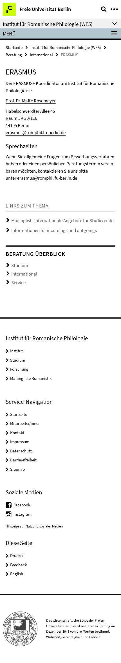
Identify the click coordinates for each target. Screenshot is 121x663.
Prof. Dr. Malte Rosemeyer (31, 101)
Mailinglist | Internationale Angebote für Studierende (62, 220)
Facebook (22, 505)
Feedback (18, 564)
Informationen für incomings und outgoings (54, 230)
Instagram (23, 514)
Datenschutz (21, 451)
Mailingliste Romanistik (30, 378)
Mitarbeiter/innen (25, 423)
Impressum (19, 441)
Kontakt (17, 432)
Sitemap (17, 469)
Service (18, 282)
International (41, 54)
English (16, 573)
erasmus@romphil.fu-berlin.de (36, 132)
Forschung (19, 369)
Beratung (14, 54)
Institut (16, 350)
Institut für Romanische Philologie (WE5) (65, 47)
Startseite (14, 47)
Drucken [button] (17, 555)
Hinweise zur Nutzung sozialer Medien (34, 526)
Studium (19, 265)
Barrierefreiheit (23, 460)
